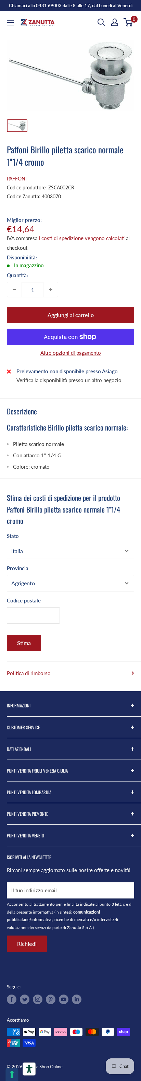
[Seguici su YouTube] (63, 999)
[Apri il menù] (10, 22)
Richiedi (27, 943)
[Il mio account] (114, 22)
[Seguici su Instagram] (37, 999)
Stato (13, 536)
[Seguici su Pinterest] (50, 999)
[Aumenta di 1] (50, 289)
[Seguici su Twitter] (24, 999)
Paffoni (17, 178)
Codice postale (24, 600)
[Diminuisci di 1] (14, 289)
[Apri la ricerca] (101, 22)
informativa (43, 912)
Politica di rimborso (29, 673)
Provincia (17, 568)
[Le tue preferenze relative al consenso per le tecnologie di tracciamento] (11, 1074)
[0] (128, 22)
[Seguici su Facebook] (11, 999)
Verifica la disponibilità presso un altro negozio (68, 380)
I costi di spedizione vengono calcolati (82, 238)
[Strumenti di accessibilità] (29, 1069)
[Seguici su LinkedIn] (76, 999)
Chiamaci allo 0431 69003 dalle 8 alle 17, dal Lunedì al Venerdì (70, 5)
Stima (24, 642)
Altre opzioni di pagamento (70, 353)
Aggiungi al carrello (71, 315)
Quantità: (17, 275)
